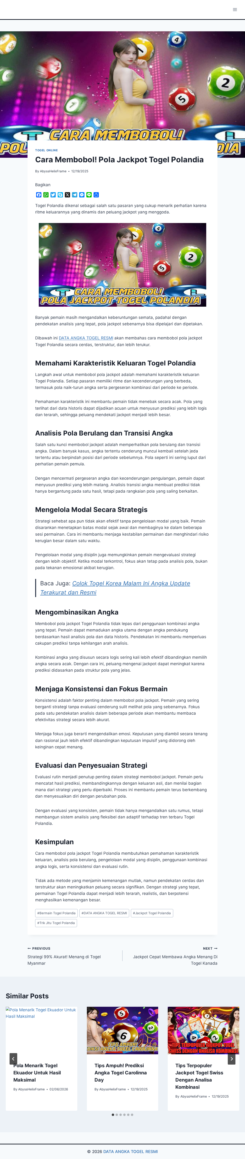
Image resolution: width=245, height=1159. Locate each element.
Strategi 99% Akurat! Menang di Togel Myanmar (64, 956)
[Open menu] (234, 9)
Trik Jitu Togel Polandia (56, 923)
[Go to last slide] (13, 1059)
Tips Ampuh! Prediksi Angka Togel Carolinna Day (121, 1073)
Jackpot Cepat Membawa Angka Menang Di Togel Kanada (175, 956)
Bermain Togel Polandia (56, 913)
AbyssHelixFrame (53, 171)
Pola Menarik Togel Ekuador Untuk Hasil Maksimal (37, 1073)
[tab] (113, 1115)
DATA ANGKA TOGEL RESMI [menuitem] (86, 338)
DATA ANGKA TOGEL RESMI (104, 913)
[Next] (231, 1059)
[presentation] (41, 1030)
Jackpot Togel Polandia (152, 913)
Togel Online (46, 150)
